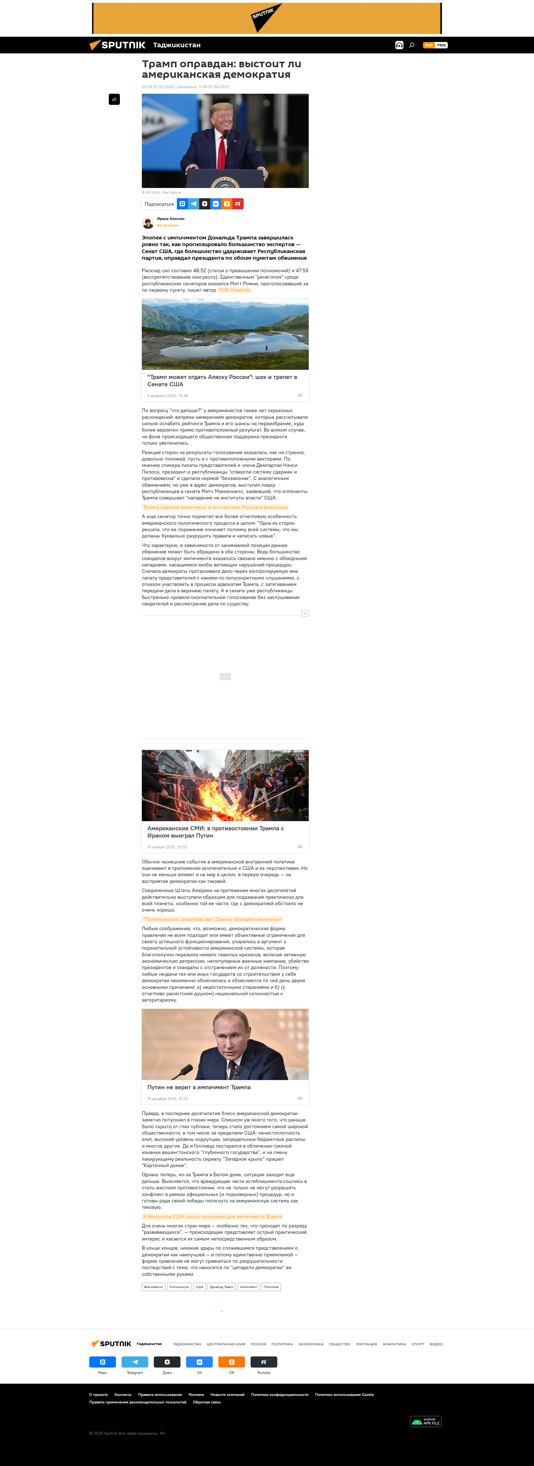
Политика (271, 1287)
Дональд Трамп (221, 1287)
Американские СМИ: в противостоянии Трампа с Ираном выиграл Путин (215, 831)
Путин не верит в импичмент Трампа (199, 1087)
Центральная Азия (226, 1343)
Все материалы (168, 225)
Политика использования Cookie (344, 1394)
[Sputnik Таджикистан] (119, 52)
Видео (436, 1343)
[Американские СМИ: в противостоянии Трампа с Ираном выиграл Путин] (225, 785)
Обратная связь (207, 1402)
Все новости (153, 1287)
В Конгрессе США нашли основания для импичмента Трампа (212, 1216)
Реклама (196, 1394)
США (199, 1287)
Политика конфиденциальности (279, 1394)
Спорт (418, 1343)
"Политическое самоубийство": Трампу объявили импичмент (212, 919)
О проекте (98, 1394)
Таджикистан (187, 1343)
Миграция (366, 1343)
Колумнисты (179, 1287)
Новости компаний (227, 1394)
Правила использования (160, 1394)
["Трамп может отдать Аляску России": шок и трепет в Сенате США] (225, 334)
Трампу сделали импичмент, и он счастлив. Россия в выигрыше (215, 507)
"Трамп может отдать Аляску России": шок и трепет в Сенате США (222, 380)
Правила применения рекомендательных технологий (137, 1402)
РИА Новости (234, 290)
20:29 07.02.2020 (158, 86)
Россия (258, 1343)
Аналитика (394, 1343)
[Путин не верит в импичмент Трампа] (225, 1044)
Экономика (310, 1343)
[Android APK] (426, 1422)
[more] (300, 395)
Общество (340, 1343)
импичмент (248, 1287)
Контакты (123, 1394)
